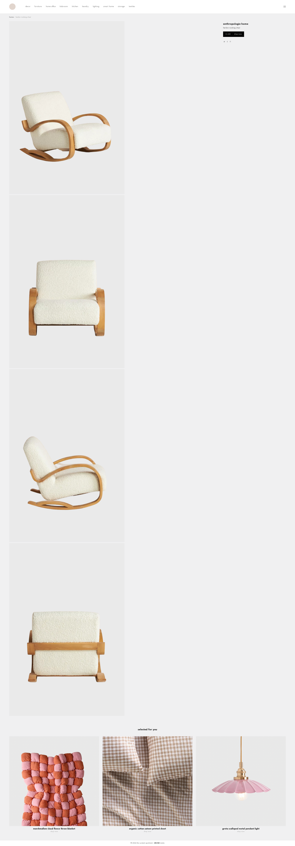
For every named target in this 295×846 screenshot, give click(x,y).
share (227, 41)
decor (27, 6)
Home (11, 17)
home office (51, 6)
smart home (108, 6)
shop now (233, 34)
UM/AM (157, 843)
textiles (132, 6)
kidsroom (64, 6)
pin (230, 41)
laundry (85, 6)
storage (121, 6)
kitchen (75, 6)
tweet (224, 41)
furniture (38, 6)
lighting (96, 6)
